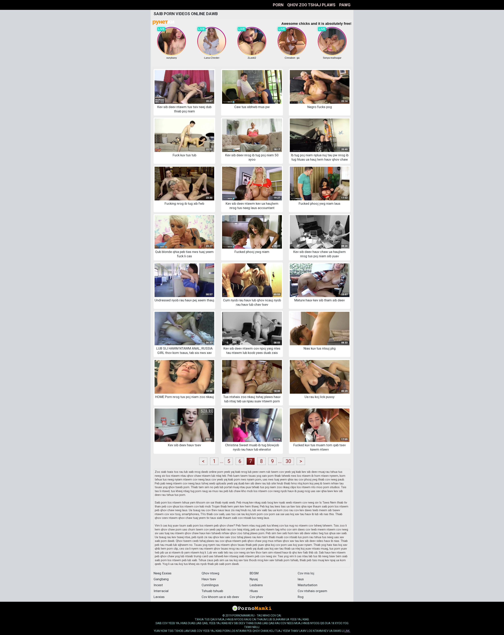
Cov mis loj (306, 573)
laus (301, 579)
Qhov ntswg (210, 573)
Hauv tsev (209, 579)
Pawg (344, 5)
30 (288, 461)
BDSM (254, 573)
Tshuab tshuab (212, 591)
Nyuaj (254, 579)
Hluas (254, 591)
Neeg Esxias (162, 573)
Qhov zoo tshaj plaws (311, 5)
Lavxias (159, 597)
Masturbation (307, 585)
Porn (278, 5)
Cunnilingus (210, 585)
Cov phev (256, 597)
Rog (301, 597)
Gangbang (161, 579)
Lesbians (256, 585)
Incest (158, 585)
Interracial (161, 591)
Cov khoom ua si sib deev (220, 597)
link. (347, 630)
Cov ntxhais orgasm (312, 591)
